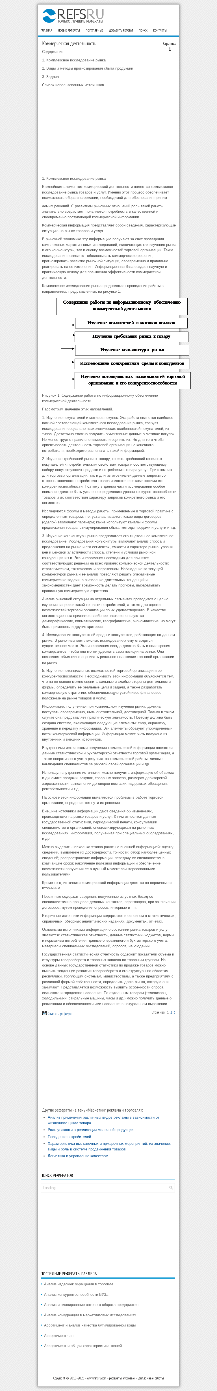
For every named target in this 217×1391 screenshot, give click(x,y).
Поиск (143, 30)
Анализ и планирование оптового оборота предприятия (91, 1305)
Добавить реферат (121, 30)
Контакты (160, 30)
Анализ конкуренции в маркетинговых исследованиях (90, 1315)
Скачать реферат (60, 1013)
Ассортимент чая (58, 1336)
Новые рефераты (69, 30)
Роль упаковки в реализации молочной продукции (90, 1130)
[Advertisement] (109, 131)
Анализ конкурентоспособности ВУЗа (76, 1294)
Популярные (94, 30)
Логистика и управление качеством (78, 1156)
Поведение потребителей (69, 1137)
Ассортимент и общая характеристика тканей (83, 1346)
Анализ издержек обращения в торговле (78, 1284)
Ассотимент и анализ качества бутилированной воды (90, 1325)
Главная (46, 30)
